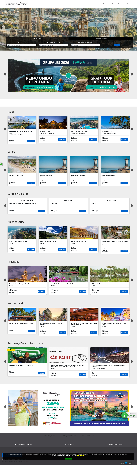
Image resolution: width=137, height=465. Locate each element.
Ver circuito (41, 211)
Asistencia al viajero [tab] (101, 38)
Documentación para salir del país (49, 436)
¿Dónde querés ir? (22, 42)
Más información (81, 455)
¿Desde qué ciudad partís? (85, 42)
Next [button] (132, 74)
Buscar (118, 45)
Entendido (68, 458)
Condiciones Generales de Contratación (69, 436)
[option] (68, 29)
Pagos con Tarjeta (117, 3)
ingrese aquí (25, 461)
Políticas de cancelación (88, 435)
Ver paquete (31, 139)
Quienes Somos (102, 3)
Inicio (91, 3)
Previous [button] (1, 27)
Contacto (129, 3)
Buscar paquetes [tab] (37, 38)
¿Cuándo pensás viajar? (53, 42)
